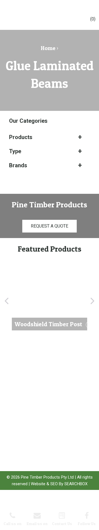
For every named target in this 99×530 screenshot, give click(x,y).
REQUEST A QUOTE (49, 226)
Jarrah (43, 455)
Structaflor (46, 430)
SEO (54, 483)
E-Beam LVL (47, 423)
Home (48, 48)
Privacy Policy (19, 429)
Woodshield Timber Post (48, 415)
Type (15, 151)
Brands (18, 165)
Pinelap (44, 437)
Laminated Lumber (46, 446)
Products (20, 137)
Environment (18, 422)
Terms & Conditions (17, 438)
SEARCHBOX (75, 483)
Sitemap (15, 447)
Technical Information (17, 413)
